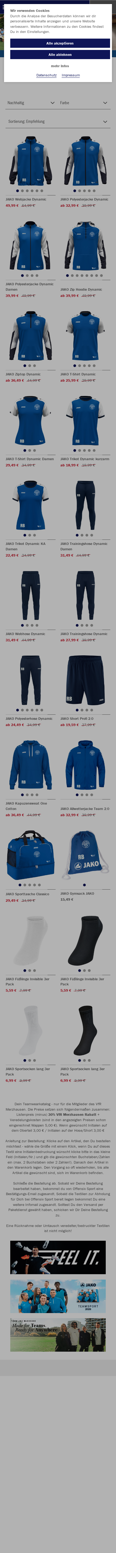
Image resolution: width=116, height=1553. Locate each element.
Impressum (71, 75)
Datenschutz (46, 75)
